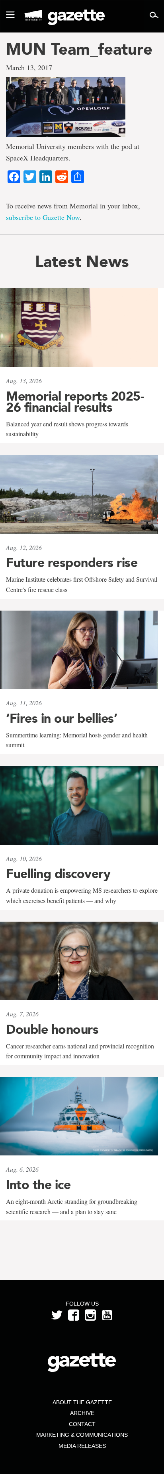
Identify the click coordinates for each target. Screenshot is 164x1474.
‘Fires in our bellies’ (61, 718)
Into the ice (38, 1184)
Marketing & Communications (82, 1435)
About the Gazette (82, 1402)
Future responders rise (71, 562)
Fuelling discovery (58, 873)
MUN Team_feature (79, 49)
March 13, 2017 (29, 67)
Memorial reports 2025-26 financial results (75, 402)
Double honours (52, 1029)
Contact (82, 1424)
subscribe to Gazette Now (43, 217)
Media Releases (82, 1446)
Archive (82, 1413)
